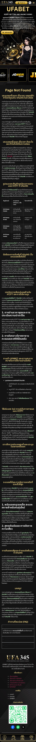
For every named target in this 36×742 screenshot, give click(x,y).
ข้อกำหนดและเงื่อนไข (15, 685)
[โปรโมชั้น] (22, 737)
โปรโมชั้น (22, 739)
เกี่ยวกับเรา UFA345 (15, 678)
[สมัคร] (4, 737)
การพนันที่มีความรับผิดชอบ (17, 683)
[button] (33, 2)
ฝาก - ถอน (13, 739)
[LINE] (31, 737)
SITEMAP (13, 687)
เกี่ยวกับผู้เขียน (14, 676)
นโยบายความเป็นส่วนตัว (16, 681)
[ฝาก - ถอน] (13, 737)
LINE (31, 739)
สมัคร (4, 739)
